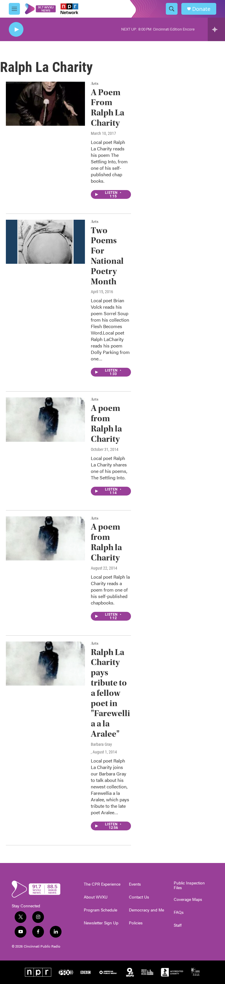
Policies (136, 923)
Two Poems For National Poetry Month (107, 256)
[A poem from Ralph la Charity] (45, 419)
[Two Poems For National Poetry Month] (45, 242)
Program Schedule (100, 910)
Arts (94, 83)
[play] (16, 29)
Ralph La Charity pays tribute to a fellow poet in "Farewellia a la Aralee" (110, 693)
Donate (201, 9)
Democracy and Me (146, 910)
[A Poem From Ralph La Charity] (45, 104)
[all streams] (216, 29)
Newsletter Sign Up (101, 923)
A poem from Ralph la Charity (106, 423)
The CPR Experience (102, 884)
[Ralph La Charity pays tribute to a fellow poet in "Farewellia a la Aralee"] (45, 664)
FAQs (179, 912)
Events (135, 884)
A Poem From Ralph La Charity (107, 107)
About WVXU (96, 897)
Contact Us (139, 897)
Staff (178, 925)
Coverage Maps (188, 899)
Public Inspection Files (189, 885)
